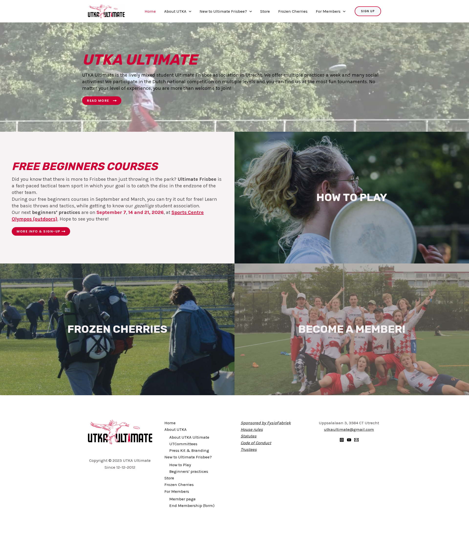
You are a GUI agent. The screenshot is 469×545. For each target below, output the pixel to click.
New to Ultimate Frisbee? (223, 11)
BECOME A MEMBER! (351, 329)
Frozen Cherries (293, 11)
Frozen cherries (117, 329)
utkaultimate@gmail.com (349, 429)
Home (150, 11)
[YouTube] (349, 440)
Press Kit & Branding (189, 450)
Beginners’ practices (188, 471)
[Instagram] (342, 440)
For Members (328, 11)
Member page (182, 498)
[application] (188, 11)
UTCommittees (183, 443)
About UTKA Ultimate (189, 437)
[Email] (356, 440)
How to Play (180, 464)
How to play (351, 197)
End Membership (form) (191, 505)
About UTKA (175, 11)
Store (265, 11)
